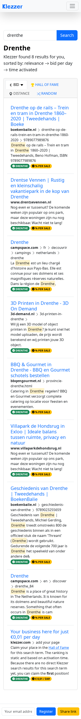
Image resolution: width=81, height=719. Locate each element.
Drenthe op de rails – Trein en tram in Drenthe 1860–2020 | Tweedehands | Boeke (40, 115)
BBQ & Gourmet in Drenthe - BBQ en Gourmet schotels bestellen (40, 370)
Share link (68, 711)
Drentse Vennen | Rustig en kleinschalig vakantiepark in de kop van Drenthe (40, 188)
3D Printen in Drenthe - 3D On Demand (40, 306)
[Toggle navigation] (72, 6)
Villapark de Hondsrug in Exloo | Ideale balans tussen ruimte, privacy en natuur (38, 434)
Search (67, 35)
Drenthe (20, 242)
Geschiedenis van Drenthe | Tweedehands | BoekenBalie (39, 493)
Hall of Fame (59, 647)
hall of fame (46, 84)
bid (16, 84)
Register (46, 711)
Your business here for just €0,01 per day (40, 634)
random (48, 93)
